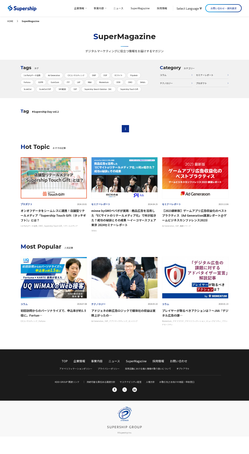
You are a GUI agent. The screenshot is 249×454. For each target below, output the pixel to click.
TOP (65, 361)
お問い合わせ (178, 361)
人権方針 (150, 381)
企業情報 (79, 361)
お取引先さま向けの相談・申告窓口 (176, 381)
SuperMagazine (136, 361)
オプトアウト (183, 368)
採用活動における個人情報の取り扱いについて (148, 368)
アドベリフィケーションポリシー (75, 368)
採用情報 (158, 361)
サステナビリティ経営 (130, 381)
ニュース (114, 361)
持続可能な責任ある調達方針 (101, 381)
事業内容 (97, 361)
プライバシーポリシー (109, 368)
